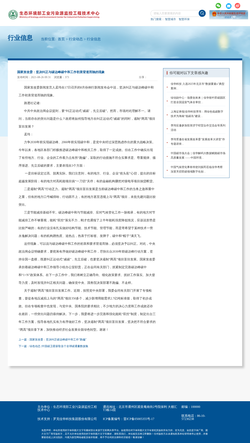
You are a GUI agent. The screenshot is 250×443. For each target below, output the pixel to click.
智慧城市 (170, 19)
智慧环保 (184, 19)
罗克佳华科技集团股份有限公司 (75, 419)
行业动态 (76, 39)
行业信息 (94, 39)
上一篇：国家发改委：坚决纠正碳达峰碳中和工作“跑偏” (53, 339)
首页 (61, 39)
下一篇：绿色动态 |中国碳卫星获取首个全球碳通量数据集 (53, 346)
